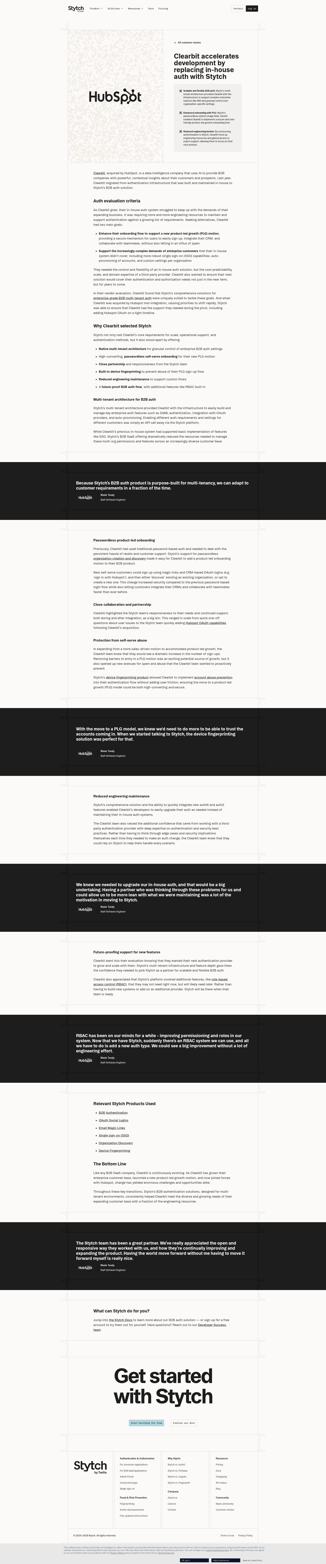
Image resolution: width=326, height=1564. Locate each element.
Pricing (163, 8)
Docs (151, 8)
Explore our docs (184, 1423)
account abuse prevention (213, 677)
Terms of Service (166, 1552)
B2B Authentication (113, 1112)
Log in (252, 8)
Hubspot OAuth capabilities (206, 623)
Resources (134, 8)
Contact (238, 8)
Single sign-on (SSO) (114, 1135)
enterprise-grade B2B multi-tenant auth (122, 298)
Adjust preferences (221, 1560)
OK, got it (186, 1560)
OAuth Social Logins (113, 1120)
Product (94, 8)
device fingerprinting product (127, 677)
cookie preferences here (217, 1550)
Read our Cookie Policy (252, 1560)
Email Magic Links (112, 1128)
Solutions (114, 8)
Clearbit (99, 173)
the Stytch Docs (120, 1320)
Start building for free (146, 1423)
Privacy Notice (117, 1552)
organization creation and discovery (119, 558)
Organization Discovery (116, 1143)
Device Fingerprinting (114, 1150)
